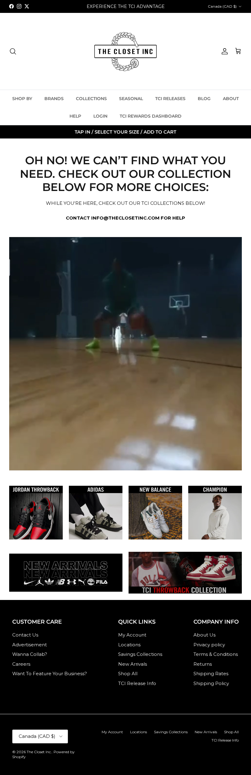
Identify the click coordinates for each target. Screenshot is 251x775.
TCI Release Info (137, 683)
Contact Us (25, 635)
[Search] (13, 51)
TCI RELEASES (170, 98)
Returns (202, 664)
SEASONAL (131, 98)
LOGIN (100, 116)
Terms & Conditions (215, 654)
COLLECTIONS (91, 98)
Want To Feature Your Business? (49, 673)
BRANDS (54, 98)
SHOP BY (22, 98)
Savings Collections (140, 654)
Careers (21, 664)
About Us (204, 635)
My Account (132, 635)
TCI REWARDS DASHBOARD (151, 116)
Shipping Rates (210, 673)
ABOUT (231, 98)
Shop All (127, 673)
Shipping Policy (211, 683)
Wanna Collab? (29, 654)
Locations (129, 645)
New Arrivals (132, 664)
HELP (75, 116)
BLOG (204, 98)
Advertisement (29, 645)
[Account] (223, 51)
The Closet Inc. (39, 752)
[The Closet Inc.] (125, 51)
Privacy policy (209, 645)
